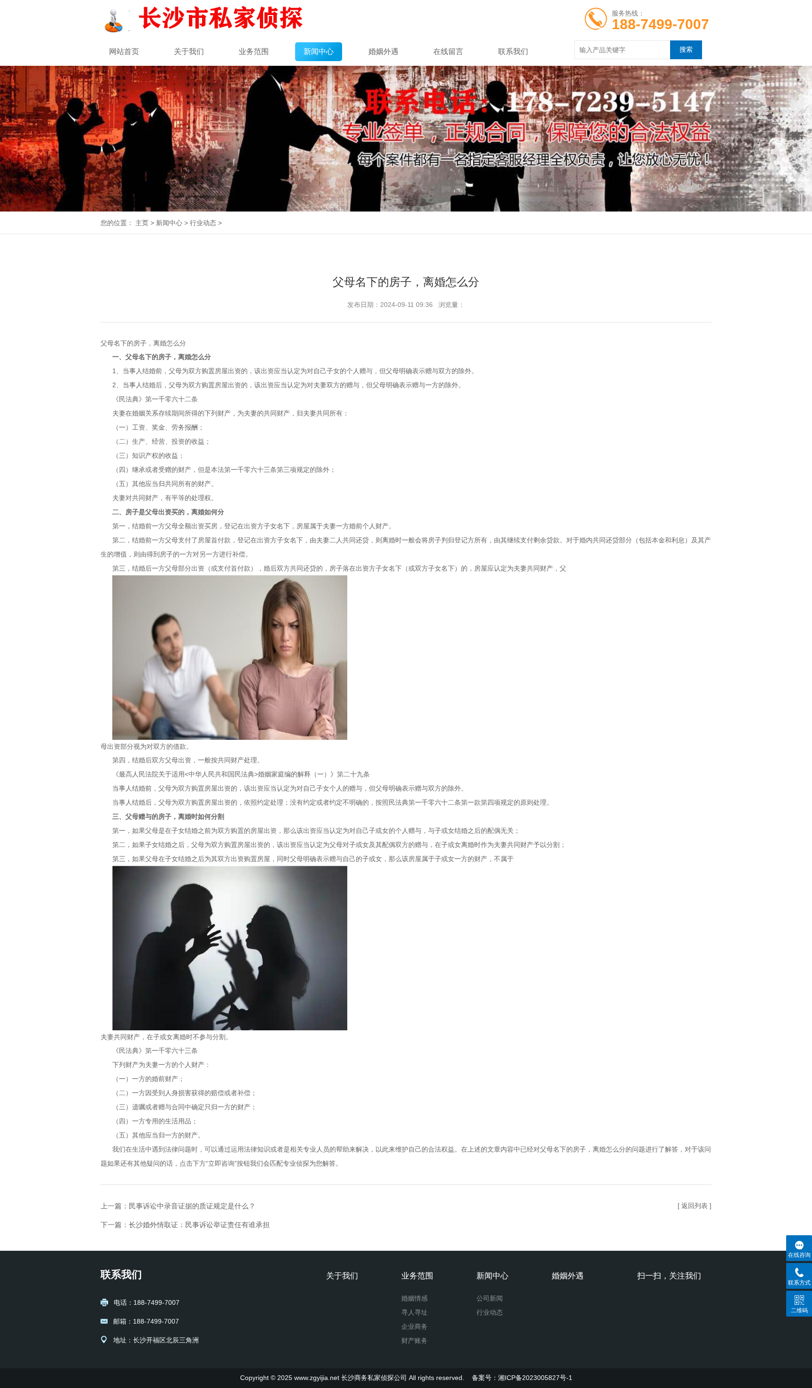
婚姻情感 (414, 1298)
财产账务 (414, 1340)
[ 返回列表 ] (694, 1205)
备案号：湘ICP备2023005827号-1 (522, 1377)
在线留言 (448, 51)
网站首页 (124, 51)
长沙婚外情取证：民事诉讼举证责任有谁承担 (199, 1225)
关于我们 (189, 51)
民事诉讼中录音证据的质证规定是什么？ (192, 1206)
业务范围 (254, 51)
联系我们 (513, 51)
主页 (141, 223)
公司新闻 (489, 1298)
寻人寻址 (414, 1312)
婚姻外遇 (383, 51)
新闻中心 (319, 51)
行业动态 (203, 223)
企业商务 (414, 1326)
